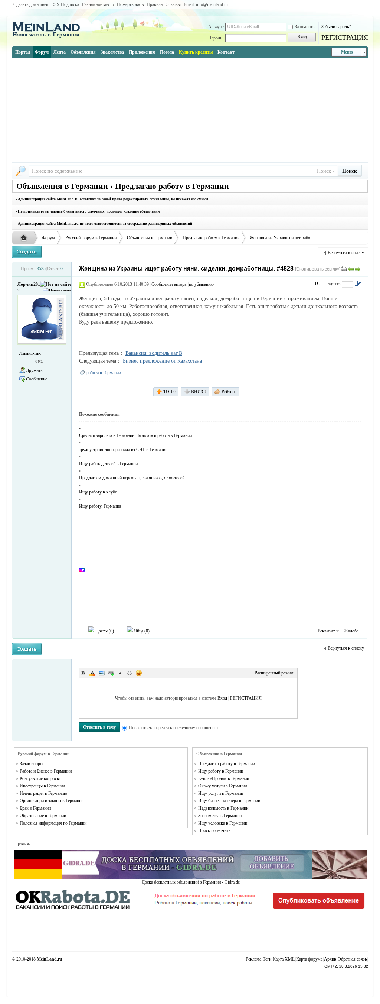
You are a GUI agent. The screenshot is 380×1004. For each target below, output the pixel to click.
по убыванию (201, 284)
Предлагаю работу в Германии (211, 237)
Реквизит (326, 631)
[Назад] (351, 268)
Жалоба (351, 631)
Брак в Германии (35, 808)
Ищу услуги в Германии (220, 793)
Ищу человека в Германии (222, 823)
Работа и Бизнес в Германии (46, 771)
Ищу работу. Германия (100, 506)
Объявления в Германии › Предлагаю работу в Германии (122, 186)
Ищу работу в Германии (220, 771)
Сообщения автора (168, 284)
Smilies (138, 673)
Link (111, 673)
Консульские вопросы (40, 778)
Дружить (34, 370)
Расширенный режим (274, 673)
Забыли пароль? (336, 26)
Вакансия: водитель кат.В (153, 353)
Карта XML (284, 959)
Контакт (226, 52)
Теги (267, 959)
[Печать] (344, 268)
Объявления (83, 52)
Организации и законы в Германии (51, 800)
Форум (42, 52)
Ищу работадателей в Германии (108, 463)
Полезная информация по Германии (53, 823)
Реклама (253, 959)
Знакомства (112, 52)
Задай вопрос (32, 763)
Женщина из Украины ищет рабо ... (282, 237)
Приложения (142, 52)
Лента (59, 52)
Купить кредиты (196, 52)
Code (129, 673)
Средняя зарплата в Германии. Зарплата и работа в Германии (135, 435)
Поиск (324, 171)
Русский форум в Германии (91, 237)
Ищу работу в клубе (98, 492)
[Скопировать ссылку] (317, 269)
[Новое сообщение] (27, 252)
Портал (22, 52)
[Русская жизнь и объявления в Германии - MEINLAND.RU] (49, 36)
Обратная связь (352, 959)
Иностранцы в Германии (42, 785)
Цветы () (104, 631)
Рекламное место (98, 4)
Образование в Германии (43, 815)
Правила (155, 4)
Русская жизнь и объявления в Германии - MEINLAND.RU (25, 238)
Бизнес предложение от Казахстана (162, 361)
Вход (222, 698)
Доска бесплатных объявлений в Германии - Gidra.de (191, 882)
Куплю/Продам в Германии (223, 778)
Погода (167, 52)
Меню (347, 52)
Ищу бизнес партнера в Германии (229, 800)
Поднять (332, 283)
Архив (330, 959)
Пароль (215, 38)
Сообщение (36, 379)
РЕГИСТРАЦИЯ (344, 37)
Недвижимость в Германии (223, 808)
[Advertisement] (190, 110)
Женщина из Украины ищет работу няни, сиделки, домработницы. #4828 (186, 268)
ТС (317, 283)
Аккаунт (216, 26)
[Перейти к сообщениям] (358, 284)
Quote (120, 673)
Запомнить (304, 26)
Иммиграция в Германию (43, 793)
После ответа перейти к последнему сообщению (173, 727)
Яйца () (141, 631)
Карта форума (309, 959)
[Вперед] (358, 268)
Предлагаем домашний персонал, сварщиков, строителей (131, 477)
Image (101, 673)
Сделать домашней (30, 4)
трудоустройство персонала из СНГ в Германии (123, 449)
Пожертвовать (130, 4)
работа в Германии (103, 372)
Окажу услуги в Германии (222, 785)
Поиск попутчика (214, 830)
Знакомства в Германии (220, 815)
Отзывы (173, 4)
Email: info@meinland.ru (206, 4)
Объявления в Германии (149, 237)
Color (92, 673)
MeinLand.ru (49, 959)
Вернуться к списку (346, 252)
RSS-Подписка (65, 4)
